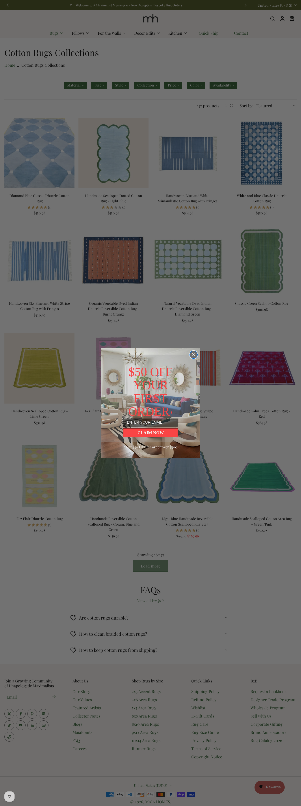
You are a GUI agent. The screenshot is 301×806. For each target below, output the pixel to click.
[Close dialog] (193, 355)
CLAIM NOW (150, 432)
